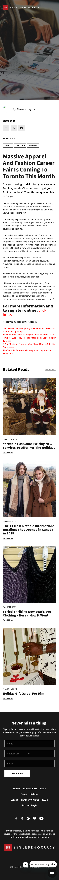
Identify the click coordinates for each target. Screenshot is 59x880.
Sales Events (30, 788)
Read (43, 788)
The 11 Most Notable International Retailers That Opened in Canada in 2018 (29, 529)
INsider (34, 794)
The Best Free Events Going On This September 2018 (28, 334)
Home (16, 788)
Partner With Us (30, 800)
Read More (8, 452)
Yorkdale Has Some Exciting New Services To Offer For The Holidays (29, 445)
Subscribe (17, 773)
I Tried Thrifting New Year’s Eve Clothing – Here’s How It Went (27, 613)
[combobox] (17, 753)
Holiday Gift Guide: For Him (23, 693)
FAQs (45, 800)
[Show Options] (40, 753)
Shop (24, 794)
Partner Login (29, 805)
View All (50, 369)
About (14, 800)
